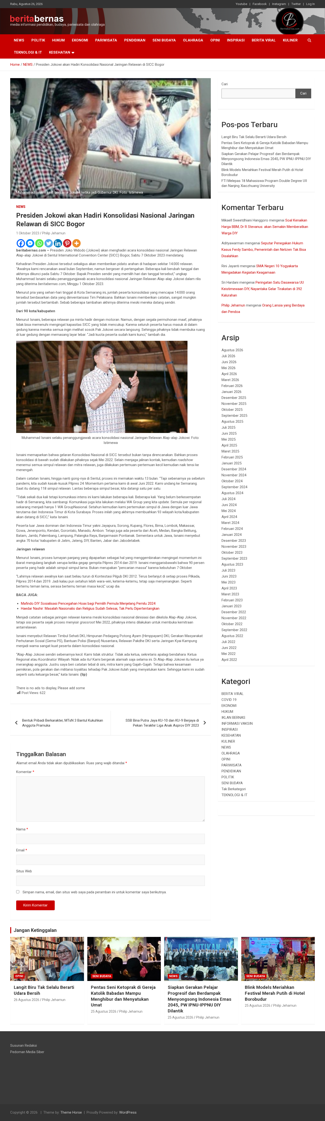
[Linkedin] (58, 243)
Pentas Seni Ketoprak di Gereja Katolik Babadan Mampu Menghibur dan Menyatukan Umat (123, 996)
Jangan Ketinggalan (35, 930)
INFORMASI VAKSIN (237, 723)
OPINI (215, 40)
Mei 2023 (229, 582)
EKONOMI (80, 40)
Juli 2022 (228, 642)
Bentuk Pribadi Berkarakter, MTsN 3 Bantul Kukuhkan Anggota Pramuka (62, 723)
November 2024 (234, 475)
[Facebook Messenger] (30, 243)
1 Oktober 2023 (27, 233)
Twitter (296, 4)
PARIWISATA (106, 40)
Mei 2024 (229, 511)
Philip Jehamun (53, 233)
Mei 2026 (229, 368)
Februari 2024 (232, 529)
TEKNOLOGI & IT (28, 52)
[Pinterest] (67, 243)
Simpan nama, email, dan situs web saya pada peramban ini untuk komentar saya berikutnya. (95, 892)
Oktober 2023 (232, 552)
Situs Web (24, 871)
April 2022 (229, 660)
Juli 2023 (228, 570)
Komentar (25, 772)
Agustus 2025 (232, 421)
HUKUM (58, 40)
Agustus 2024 (232, 493)
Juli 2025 (228, 427)
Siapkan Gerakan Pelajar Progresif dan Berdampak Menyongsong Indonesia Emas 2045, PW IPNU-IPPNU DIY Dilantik (266, 159)
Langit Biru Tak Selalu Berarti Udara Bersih (254, 137)
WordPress (128, 1112)
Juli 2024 (228, 499)
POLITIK (38, 40)
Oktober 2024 (232, 481)
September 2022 (234, 630)
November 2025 (234, 404)
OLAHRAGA (193, 40)
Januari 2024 (231, 535)
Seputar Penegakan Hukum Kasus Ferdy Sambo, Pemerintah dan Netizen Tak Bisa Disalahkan (264, 249)
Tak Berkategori (234, 789)
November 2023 (234, 546)
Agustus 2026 (232, 350)
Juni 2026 (229, 362)
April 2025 (229, 445)
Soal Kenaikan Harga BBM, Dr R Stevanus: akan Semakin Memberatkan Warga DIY (265, 226)
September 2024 (234, 487)
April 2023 (229, 588)
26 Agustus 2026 (26, 1000)
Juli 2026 (228, 356)
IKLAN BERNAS (233, 717)
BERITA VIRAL (264, 40)
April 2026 (229, 374)
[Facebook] (21, 243)
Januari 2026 (231, 392)
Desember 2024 (234, 469)
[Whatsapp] (39, 243)
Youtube (241, 4)
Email (21, 850)
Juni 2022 (229, 648)
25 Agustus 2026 (103, 1011)
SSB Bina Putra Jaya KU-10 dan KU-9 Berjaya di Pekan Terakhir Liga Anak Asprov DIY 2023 (162, 723)
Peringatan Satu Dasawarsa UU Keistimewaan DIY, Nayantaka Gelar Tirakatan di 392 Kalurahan (263, 288)
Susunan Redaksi (23, 1045)
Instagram (279, 4)
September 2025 (234, 415)
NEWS (19, 40)
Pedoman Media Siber (27, 1052)
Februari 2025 (232, 457)
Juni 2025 (229, 433)
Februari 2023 (232, 600)
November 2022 (234, 618)
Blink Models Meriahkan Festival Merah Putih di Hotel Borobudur (275, 993)
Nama (22, 829)
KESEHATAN (59, 52)
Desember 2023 (234, 540)
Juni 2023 (229, 576)
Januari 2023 (231, 606)
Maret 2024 (230, 523)
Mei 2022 (229, 654)
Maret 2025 (230, 451)
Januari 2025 (231, 463)
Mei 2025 (229, 439)
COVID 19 (229, 700)
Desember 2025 (234, 398)
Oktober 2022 (232, 624)
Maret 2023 (230, 594)
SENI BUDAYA (164, 40)
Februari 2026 (232, 386)
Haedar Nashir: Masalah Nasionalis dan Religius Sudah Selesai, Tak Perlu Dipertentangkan (90, 608)
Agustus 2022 (232, 636)
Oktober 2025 (232, 409)
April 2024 (229, 517)
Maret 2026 (230, 380)
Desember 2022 (234, 612)
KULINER (290, 40)
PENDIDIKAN (134, 40)
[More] (76, 243)
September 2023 (234, 558)
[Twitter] (48, 243)
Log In (310, 4)
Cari (225, 84)
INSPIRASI (236, 40)
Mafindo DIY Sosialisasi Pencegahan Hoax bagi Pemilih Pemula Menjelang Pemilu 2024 (88, 603)
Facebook (260, 4)
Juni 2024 (229, 505)
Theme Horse (71, 1112)
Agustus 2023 (232, 564)
